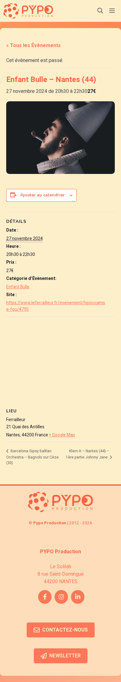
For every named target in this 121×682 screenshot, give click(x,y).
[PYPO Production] (28, 11)
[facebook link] (45, 596)
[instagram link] (61, 596)
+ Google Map (62, 435)
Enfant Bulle (17, 287)
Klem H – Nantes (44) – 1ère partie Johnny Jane (87, 454)
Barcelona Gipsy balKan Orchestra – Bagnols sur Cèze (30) (32, 457)
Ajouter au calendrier (42, 195)
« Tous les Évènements (33, 45)
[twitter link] (77, 596)
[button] (100, 11)
